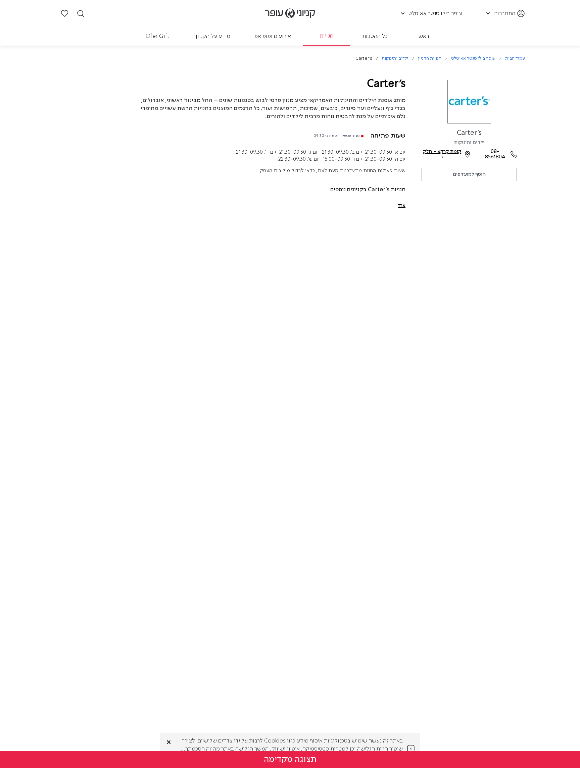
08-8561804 (495, 154)
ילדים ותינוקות (395, 58)
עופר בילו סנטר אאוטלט (473, 58)
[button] (401, 205)
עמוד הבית (515, 58)
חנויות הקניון (429, 58)
